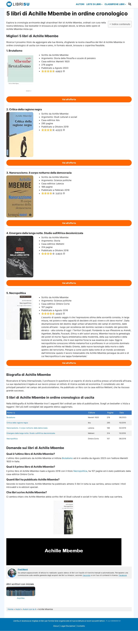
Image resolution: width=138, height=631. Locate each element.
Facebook (123, 575)
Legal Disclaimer (68, 626)
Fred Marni (23, 569)
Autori (80, 4)
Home (10, 609)
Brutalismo (11, 417)
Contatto (81, 626)
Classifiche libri (114, 4)
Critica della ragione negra (17, 423)
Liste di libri (93, 4)
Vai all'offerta (69, 99)
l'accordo (86, 575)
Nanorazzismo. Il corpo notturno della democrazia (27, 428)
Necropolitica (12, 439)
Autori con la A (29, 609)
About (56, 626)
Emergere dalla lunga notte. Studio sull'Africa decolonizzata (31, 433)
